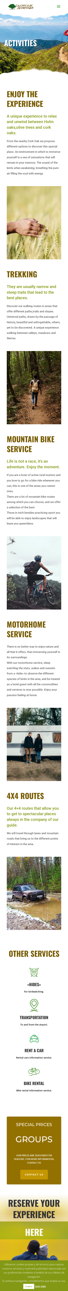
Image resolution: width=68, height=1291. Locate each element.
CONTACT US (34, 1174)
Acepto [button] (28, 1286)
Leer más (40, 1286)
